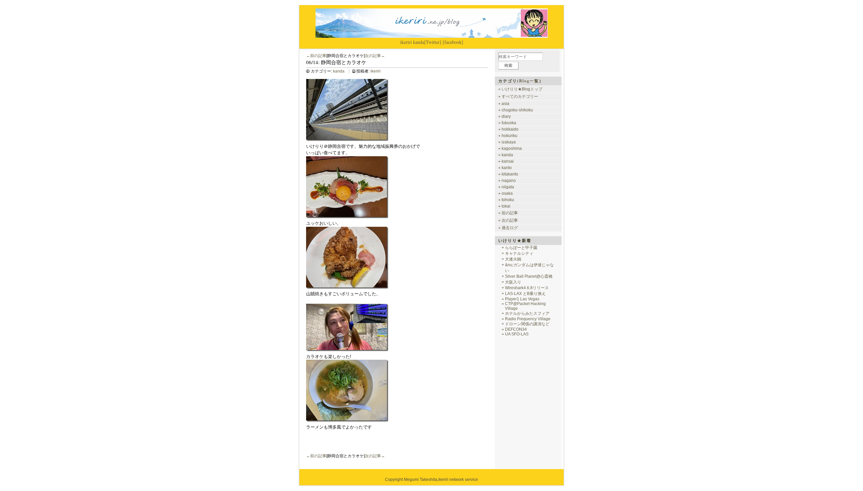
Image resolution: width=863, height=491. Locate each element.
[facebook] (453, 42)
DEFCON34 (516, 329)
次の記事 (510, 220)
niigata (508, 187)
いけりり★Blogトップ (522, 89)
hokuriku (509, 135)
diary (506, 116)
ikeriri (406, 42)
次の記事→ (375, 55)
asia (505, 103)
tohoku (508, 199)
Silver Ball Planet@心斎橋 (529, 276)
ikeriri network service (458, 479)
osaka (507, 193)
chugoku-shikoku (517, 110)
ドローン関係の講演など (527, 324)
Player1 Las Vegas (522, 299)
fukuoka (509, 122)
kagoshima (512, 148)
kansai (508, 161)
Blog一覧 (529, 81)
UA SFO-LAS (517, 334)
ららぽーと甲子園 (521, 247)
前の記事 (510, 213)
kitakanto (510, 174)
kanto (507, 167)
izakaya (509, 142)
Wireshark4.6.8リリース (527, 287)
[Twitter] (432, 42)
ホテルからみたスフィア (527, 313)
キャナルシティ (519, 253)
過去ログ (510, 227)
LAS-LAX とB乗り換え (525, 293)
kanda (418, 42)
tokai (506, 206)
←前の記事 (316, 55)
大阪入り (513, 282)
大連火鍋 (513, 259)
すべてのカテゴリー (520, 96)
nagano (509, 180)
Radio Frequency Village (527, 319)
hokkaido (510, 129)
